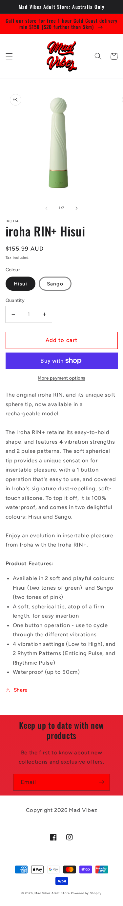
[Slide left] (46, 208)
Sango (55, 284)
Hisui (21, 284)
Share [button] (21, 690)
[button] (9, 56)
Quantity (15, 300)
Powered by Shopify (86, 893)
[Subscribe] (102, 782)
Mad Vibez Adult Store (52, 893)
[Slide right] (77, 208)
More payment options (61, 377)
